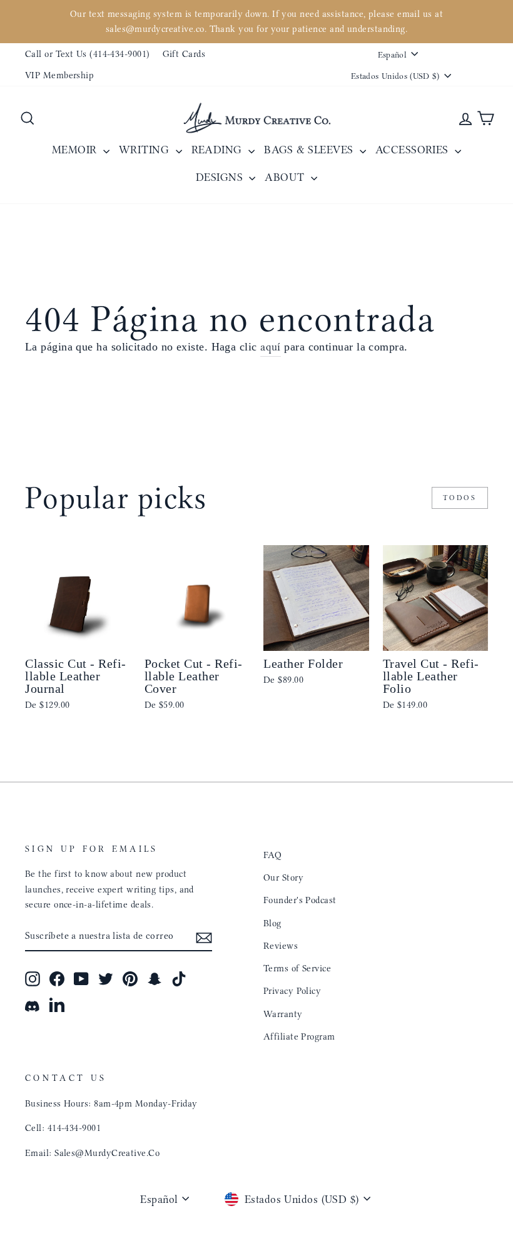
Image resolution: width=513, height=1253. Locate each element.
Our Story (283, 877)
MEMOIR (76, 149)
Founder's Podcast (300, 900)
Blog (272, 923)
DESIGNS (221, 177)
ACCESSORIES (413, 149)
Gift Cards (184, 53)
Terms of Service (297, 968)
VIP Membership (59, 75)
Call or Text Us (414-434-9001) (87, 53)
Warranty (283, 1014)
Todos (460, 497)
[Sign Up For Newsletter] (204, 937)
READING (218, 149)
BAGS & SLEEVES (310, 149)
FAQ (272, 855)
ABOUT (286, 177)
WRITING (146, 149)
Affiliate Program (299, 1036)
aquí (270, 346)
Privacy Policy (292, 990)
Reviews (280, 945)
